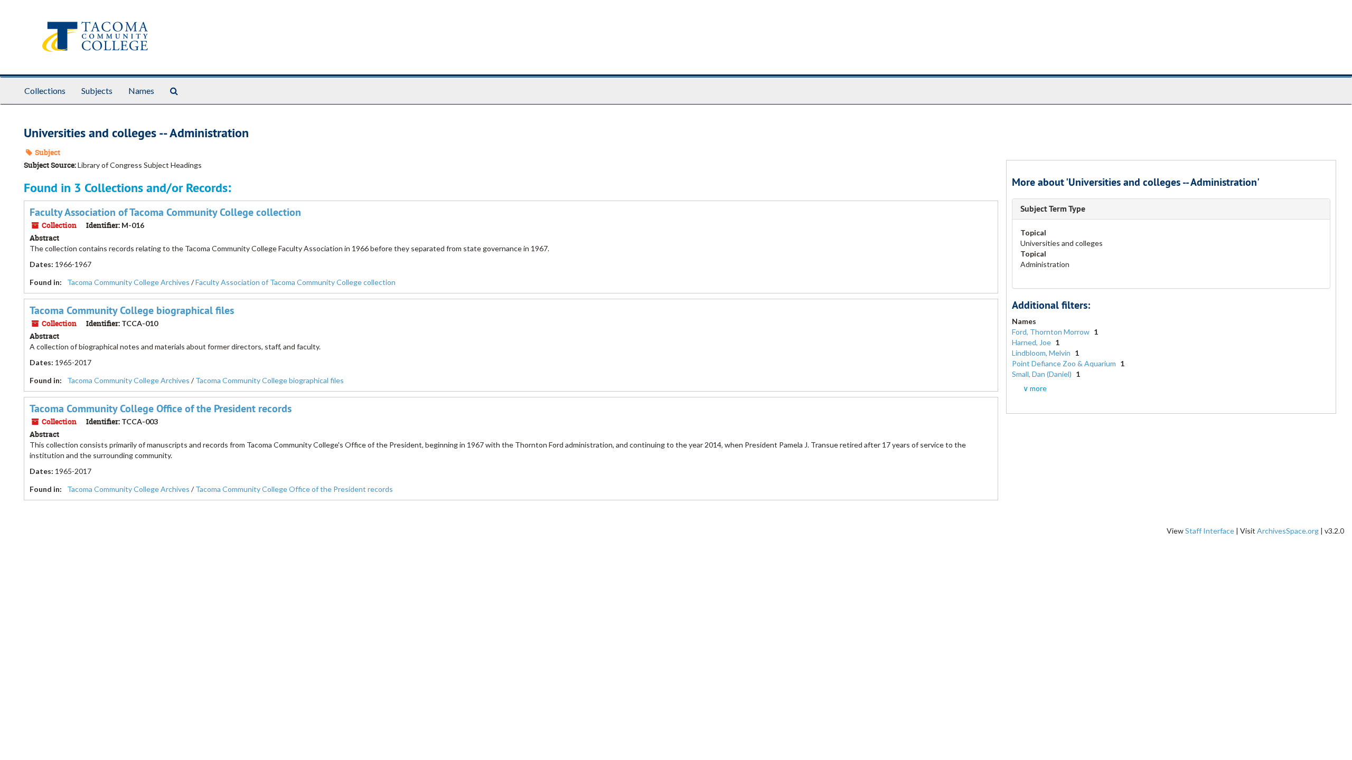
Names (141, 91)
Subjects (96, 91)
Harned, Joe (1032, 342)
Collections (44, 91)
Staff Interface (1209, 530)
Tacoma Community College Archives (128, 282)
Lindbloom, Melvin (1042, 352)
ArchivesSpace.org (1288, 530)
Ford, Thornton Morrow (1051, 331)
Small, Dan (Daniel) (1042, 373)
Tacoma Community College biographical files (132, 310)
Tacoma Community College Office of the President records (161, 408)
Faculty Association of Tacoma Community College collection (165, 212)
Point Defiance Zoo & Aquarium (1065, 363)
